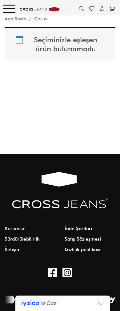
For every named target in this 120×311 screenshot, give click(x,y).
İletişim (13, 249)
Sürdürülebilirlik (22, 239)
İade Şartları (78, 228)
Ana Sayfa (15, 18)
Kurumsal (15, 228)
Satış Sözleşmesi (83, 239)
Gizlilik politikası (82, 249)
